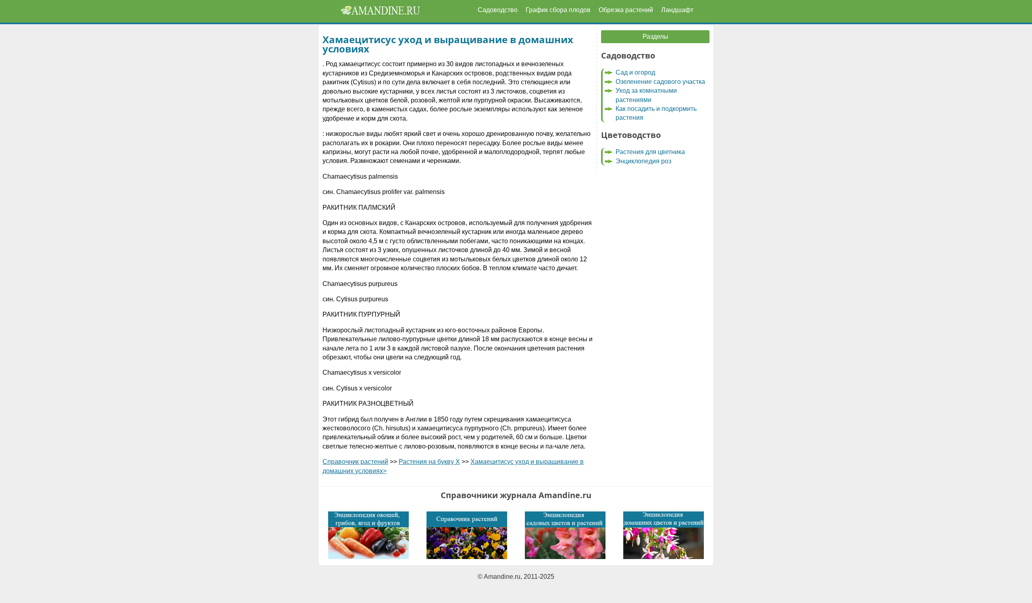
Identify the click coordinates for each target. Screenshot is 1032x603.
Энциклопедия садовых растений (565, 535)
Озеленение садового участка (660, 81)
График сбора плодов (558, 9)
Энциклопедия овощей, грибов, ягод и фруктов (368, 535)
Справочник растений (355, 461)
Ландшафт (677, 9)
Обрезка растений (626, 9)
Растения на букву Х (429, 461)
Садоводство (498, 9)
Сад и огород (635, 72)
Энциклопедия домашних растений (663, 535)
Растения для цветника (650, 151)
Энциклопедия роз (643, 161)
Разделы (655, 36)
